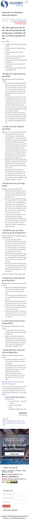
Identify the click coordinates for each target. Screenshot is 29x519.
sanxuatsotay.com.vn (8, 487)
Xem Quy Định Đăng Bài (19, 21)
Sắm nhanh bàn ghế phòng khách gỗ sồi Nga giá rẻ (13, 383)
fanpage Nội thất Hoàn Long (13, 392)
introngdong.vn (6, 485)
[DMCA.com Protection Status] (12, 482)
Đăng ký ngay (14, 454)
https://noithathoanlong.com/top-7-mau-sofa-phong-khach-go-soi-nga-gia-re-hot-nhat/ (14, 423)
